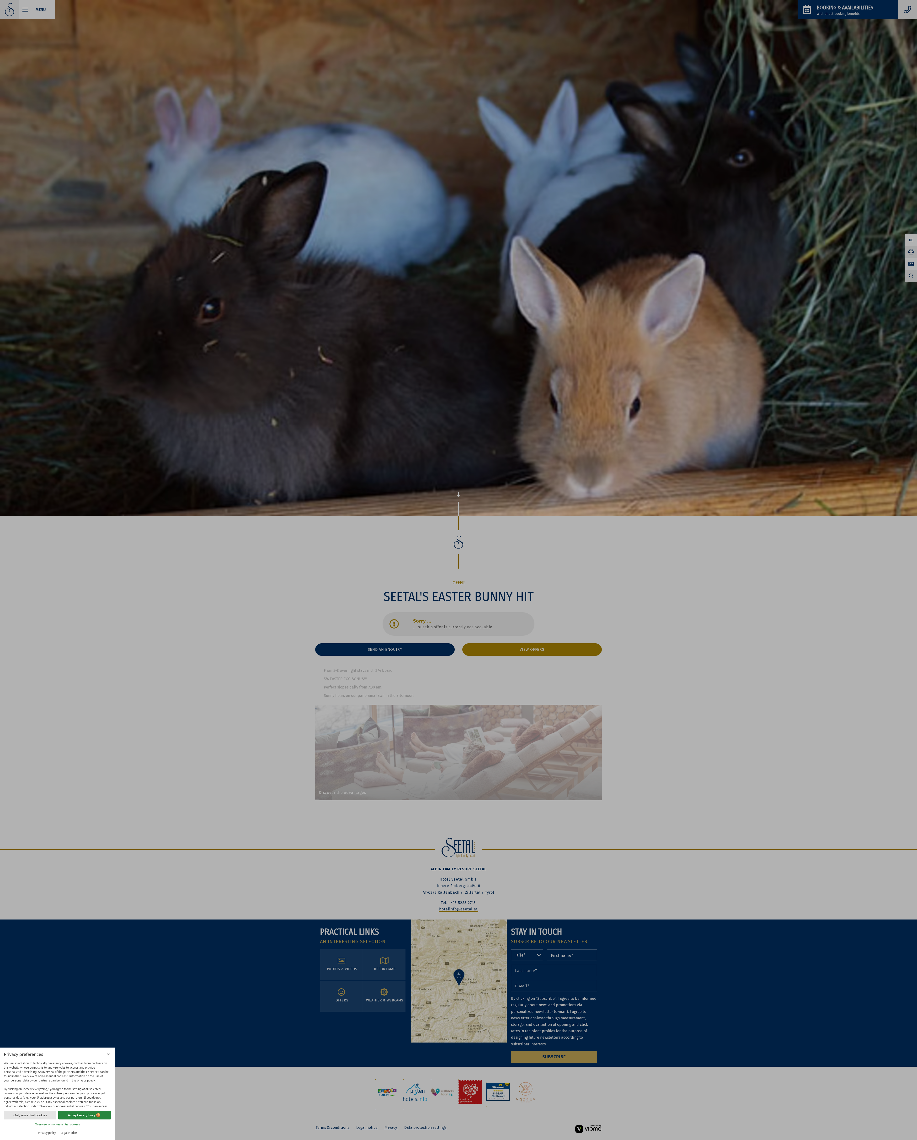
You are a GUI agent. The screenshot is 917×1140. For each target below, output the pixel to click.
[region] (57, 1083)
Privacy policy (47, 1133)
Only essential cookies (30, 1115)
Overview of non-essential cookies (57, 1124)
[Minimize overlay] (108, 1054)
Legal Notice (68, 1133)
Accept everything (81, 1115)
